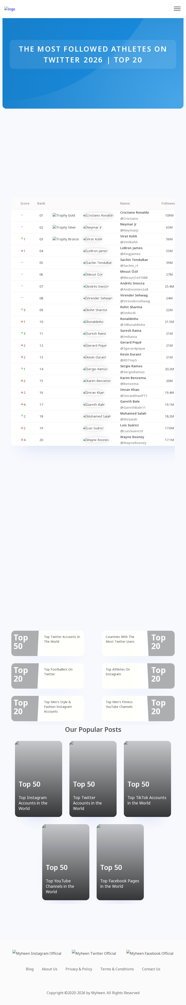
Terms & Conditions (117, 969)
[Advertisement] (93, 140)
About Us (49, 969)
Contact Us (151, 969)
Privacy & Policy (79, 969)
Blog (30, 969)
